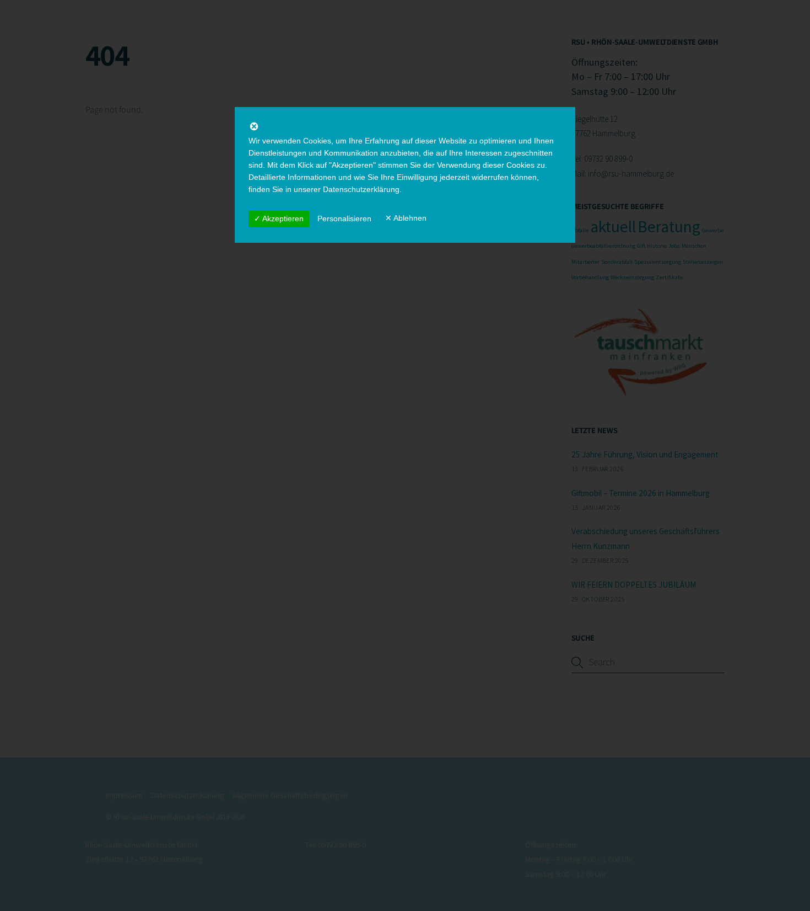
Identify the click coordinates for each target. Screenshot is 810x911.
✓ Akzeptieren (279, 218)
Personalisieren (344, 218)
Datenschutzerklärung (361, 189)
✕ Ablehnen (405, 218)
